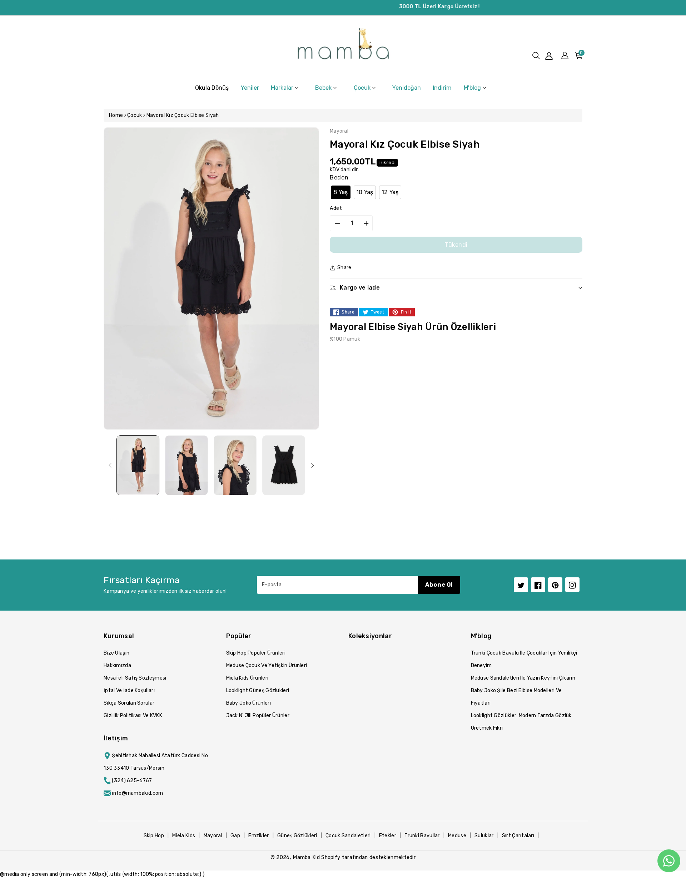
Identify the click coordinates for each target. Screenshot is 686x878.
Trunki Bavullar (422, 836)
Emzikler (258, 836)
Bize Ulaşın (116, 653)
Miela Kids (183, 836)
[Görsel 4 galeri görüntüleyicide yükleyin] (283, 465)
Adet (336, 208)
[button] (536, 55)
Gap (235, 836)
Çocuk (134, 115)
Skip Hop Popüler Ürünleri (256, 653)
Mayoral (213, 836)
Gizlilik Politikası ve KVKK (133, 715)
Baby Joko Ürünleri (248, 703)
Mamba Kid (306, 857)
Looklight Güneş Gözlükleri (257, 690)
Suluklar (483, 836)
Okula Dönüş (212, 87)
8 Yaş (340, 192)
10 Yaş (364, 192)
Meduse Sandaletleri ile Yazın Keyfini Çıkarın (523, 678)
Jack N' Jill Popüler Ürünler (257, 715)
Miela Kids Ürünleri (247, 678)
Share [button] (344, 268)
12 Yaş (390, 192)
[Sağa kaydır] (312, 465)
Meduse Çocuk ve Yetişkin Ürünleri (266, 665)
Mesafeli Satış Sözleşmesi (135, 678)
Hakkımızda (117, 665)
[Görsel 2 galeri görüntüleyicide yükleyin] (186, 465)
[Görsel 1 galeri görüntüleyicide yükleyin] (137, 465)
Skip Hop (154, 836)
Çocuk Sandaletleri (348, 836)
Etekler (387, 836)
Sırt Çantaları (518, 836)
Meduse (457, 836)
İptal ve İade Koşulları (129, 690)
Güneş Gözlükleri (297, 836)
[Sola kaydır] (110, 465)
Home (116, 115)
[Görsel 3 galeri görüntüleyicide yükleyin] (235, 465)
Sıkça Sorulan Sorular (129, 703)
